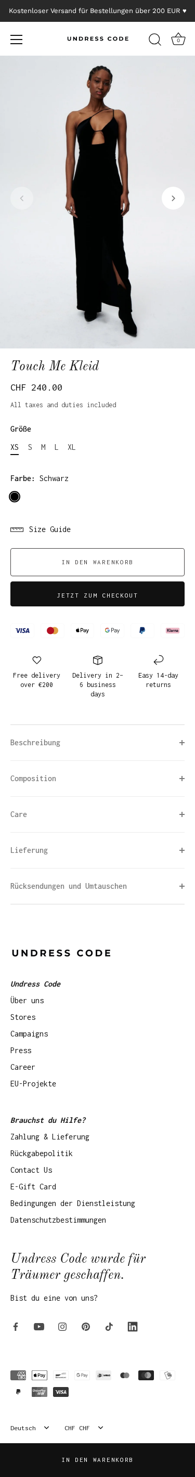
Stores (22, 1017)
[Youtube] (39, 1325)
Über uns (27, 1000)
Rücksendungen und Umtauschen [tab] (68, 886)
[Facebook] (15, 1325)
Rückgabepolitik (41, 1153)
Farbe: (39, 478)
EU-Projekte (33, 1083)
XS (14, 447)
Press (20, 1050)
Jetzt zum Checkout (97, 595)
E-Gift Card (33, 1186)
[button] (21, 198)
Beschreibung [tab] (35, 742)
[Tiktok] (109, 1325)
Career (22, 1067)
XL (72, 447)
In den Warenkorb (97, 1459)
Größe (20, 428)
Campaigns (29, 1033)
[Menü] (16, 39)
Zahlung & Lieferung (49, 1136)
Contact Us (31, 1169)
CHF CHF (77, 1428)
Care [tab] (18, 814)
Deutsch (23, 1428)
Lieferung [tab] (29, 850)
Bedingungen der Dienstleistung (72, 1203)
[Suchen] (155, 41)
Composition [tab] (33, 778)
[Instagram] (62, 1325)
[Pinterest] (86, 1325)
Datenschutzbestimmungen (58, 1219)
